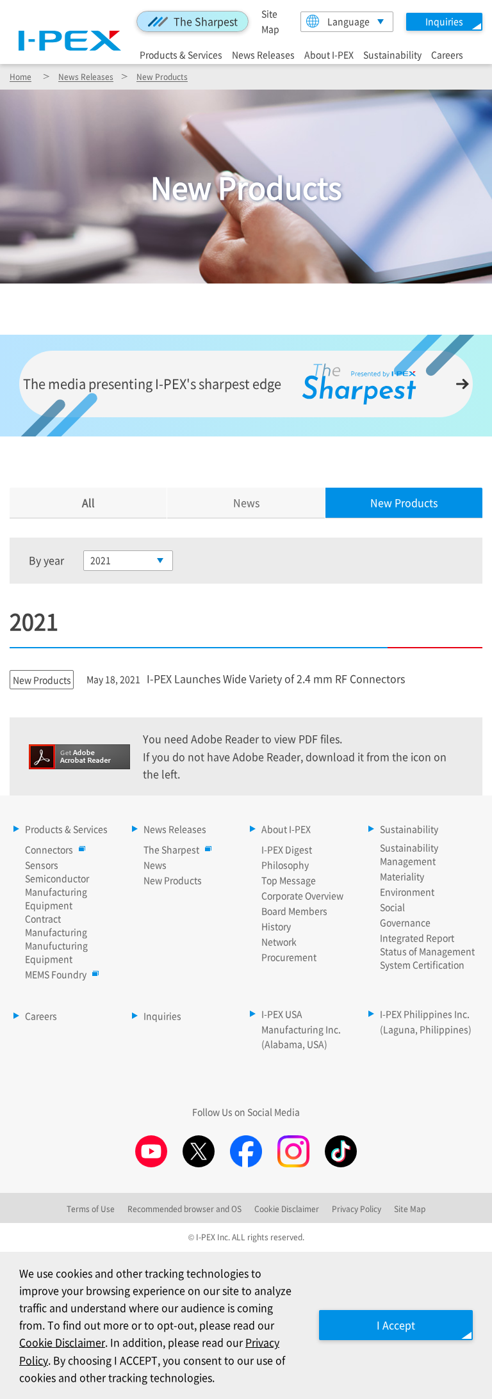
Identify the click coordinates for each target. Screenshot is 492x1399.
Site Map (409, 1208)
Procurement (288, 956)
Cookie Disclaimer (62, 1342)
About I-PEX (329, 54)
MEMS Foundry (55, 974)
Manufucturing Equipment (56, 952)
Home (20, 76)
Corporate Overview (302, 895)
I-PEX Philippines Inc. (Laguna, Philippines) (426, 1021)
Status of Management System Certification (427, 958)
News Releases (263, 54)
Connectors (49, 849)
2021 (100, 560)
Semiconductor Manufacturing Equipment (57, 891)
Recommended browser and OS (184, 1208)
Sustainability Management (409, 854)
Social (392, 906)
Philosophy (285, 864)
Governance (405, 922)
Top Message (288, 880)
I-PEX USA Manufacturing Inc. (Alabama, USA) (301, 1029)
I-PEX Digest (286, 849)
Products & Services (181, 54)
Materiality (402, 876)
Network (279, 941)
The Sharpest (206, 21)
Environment (407, 891)
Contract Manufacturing (56, 925)
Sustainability (392, 54)
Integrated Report (417, 937)
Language (348, 21)
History (276, 926)
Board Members (294, 910)
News (246, 502)
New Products (162, 76)
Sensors (41, 864)
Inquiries (162, 1015)
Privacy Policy (356, 1208)
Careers (447, 54)
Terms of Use (91, 1208)
